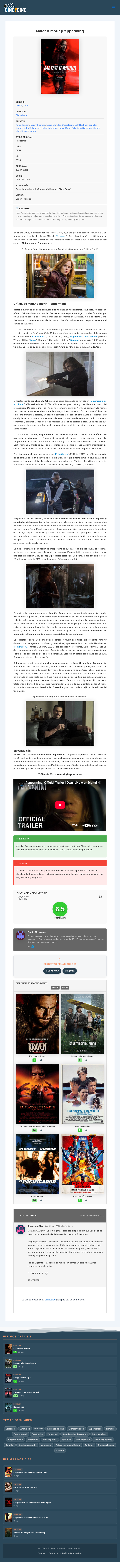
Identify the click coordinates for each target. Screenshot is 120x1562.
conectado (50, 1299)
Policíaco (66, 1439)
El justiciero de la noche (83, 336)
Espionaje (10, 1428)
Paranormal (53, 1434)
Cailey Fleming (37, 125)
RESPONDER (34, 1280)
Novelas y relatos (103, 1439)
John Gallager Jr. (32, 128)
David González (37, 932)
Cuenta (41, 1553)
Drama (27, 105)
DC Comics (37, 1434)
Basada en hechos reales (75, 1434)
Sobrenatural (20, 1434)
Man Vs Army (52, 971)
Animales (25, 1428)
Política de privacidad (72, 1553)
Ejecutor (74, 340)
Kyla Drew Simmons (82, 128)
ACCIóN (55, 988)
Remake (110, 1428)
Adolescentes (83, 1439)
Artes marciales (99, 1434)
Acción (19, 105)
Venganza (61, 236)
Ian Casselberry (66, 125)
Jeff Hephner (81, 125)
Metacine (38, 1428)
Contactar (53, 1553)
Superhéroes (95, 1428)
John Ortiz (47, 128)
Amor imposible (50, 1439)
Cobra (33, 340)
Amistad (89, 1445)
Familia (10, 1445)
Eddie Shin (51, 125)
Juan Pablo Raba (61, 128)
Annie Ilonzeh (22, 125)
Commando (38, 336)
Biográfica (33, 1439)
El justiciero (61, 454)
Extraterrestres (76, 1428)
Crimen (60, 1450)
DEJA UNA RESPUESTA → (92, 1216)
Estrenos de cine (55, 1428)
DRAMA (65, 988)
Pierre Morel (22, 115)
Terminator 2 (21, 646)
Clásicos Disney (106, 1445)
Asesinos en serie (27, 1445)
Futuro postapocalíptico (68, 1445)
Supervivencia (15, 1439)
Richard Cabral (28, 131)
